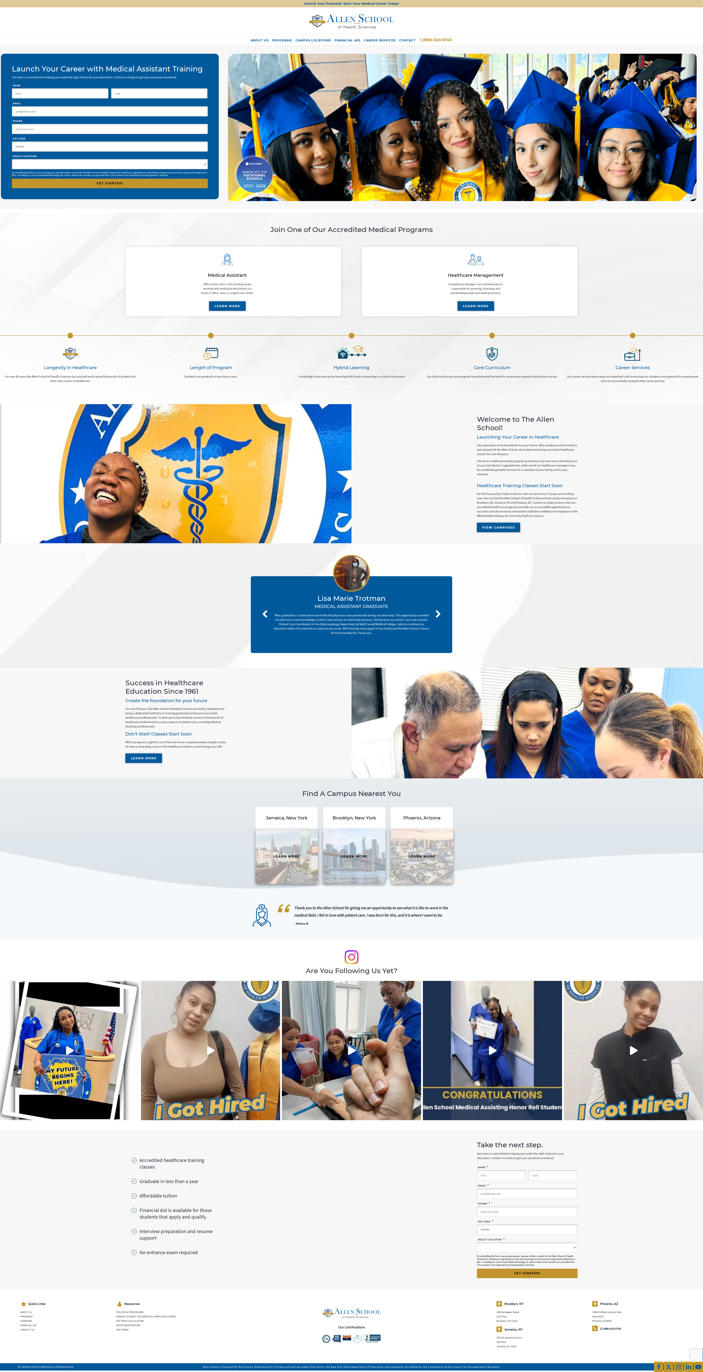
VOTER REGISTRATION (128, 1325)
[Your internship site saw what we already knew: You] (210, 1050)
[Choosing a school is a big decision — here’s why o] (69, 1050)
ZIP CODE (20, 138)
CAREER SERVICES (380, 40)
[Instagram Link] (678, 1367)
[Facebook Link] (658, 1367)
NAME (18, 85)
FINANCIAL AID (347, 40)
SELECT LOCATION (26, 156)
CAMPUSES (26, 1321)
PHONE (19, 121)
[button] (265, 599)
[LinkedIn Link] (688, 1367)
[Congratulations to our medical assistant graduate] (633, 1050)
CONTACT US (27, 1329)
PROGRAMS (282, 40)
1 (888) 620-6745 (436, 40)
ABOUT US (260, 40)
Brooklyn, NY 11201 (507, 1321)
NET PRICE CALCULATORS (130, 1321)
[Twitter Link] (668, 1367)
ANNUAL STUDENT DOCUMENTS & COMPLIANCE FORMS (146, 1316)
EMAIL (18, 103)
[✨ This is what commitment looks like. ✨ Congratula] (492, 1050)
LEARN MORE (227, 306)
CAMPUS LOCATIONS (313, 40)
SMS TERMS (122, 1329)
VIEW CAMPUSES (498, 527)
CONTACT (407, 40)
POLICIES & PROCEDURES (130, 1312)
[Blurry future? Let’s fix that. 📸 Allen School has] (351, 1050)
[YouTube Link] (698, 1367)
